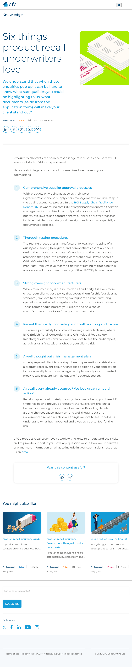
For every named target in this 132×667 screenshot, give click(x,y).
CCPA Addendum (46, 653)
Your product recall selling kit (109, 539)
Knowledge (13, 15)
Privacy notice (28, 653)
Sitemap (77, 653)
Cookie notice (64, 653)
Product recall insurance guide (22, 539)
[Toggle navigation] (127, 4)
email (25, 452)
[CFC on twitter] (6, 627)
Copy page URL (37, 132)
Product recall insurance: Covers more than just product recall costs (66, 543)
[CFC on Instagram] (38, 627)
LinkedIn (6, 132)
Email (29, 132)
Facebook (14, 132)
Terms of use (12, 653)
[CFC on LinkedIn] (21, 627)
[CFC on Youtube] (30, 627)
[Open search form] (119, 5)
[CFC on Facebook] (13, 627)
